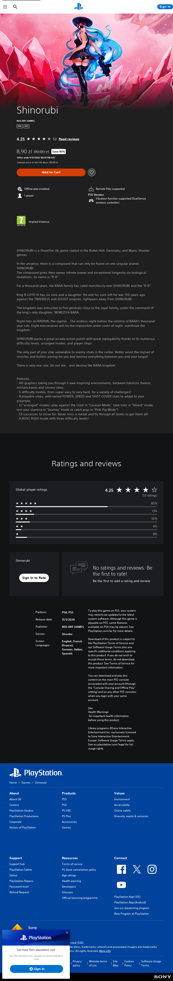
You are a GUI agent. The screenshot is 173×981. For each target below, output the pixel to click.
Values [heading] (119, 793)
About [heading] (14, 793)
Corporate (15, 822)
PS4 (64, 805)
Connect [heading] (120, 858)
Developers (69, 886)
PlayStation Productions (24, 816)
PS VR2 (66, 810)
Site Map (115, 963)
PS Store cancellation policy (79, 870)
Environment (122, 799)
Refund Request (19, 892)
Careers (14, 805)
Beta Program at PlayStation (131, 914)
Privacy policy (77, 963)
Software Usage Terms (151, 963)
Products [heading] (69, 793)
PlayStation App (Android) (130, 902)
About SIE (15, 799)
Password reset (19, 886)
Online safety (122, 810)
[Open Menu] (5, 7)
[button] (34, 578)
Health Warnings (98, 712)
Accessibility (122, 805)
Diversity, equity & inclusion (131, 816)
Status (13, 875)
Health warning (71, 881)
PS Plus (66, 816)
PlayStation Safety (20, 870)
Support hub (17, 864)
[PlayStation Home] (78, 7)
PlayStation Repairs (21, 881)
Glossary (67, 892)
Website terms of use (98, 963)
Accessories (69, 822)
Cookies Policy (129, 963)
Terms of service (72, 864)
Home (13, 782)
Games (25, 782)
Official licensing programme (80, 898)
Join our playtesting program (131, 908)
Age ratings (69, 875)
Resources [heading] (70, 858)
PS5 (64, 799)
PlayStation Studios (21, 810)
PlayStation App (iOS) (127, 897)
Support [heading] (15, 858)
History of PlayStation (22, 827)
